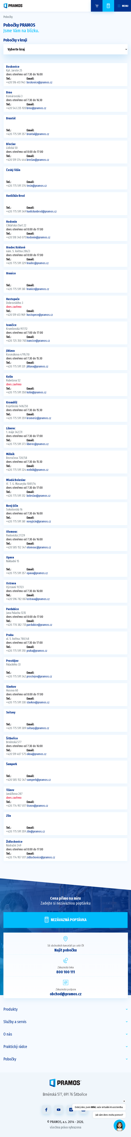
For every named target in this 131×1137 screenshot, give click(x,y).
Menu (125, 6)
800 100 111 (65, 972)
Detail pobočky (65, 74)
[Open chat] (119, 1125)
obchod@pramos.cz (66, 994)
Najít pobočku (65, 950)
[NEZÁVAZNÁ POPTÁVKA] (108, 6)
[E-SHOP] (97, 6)
